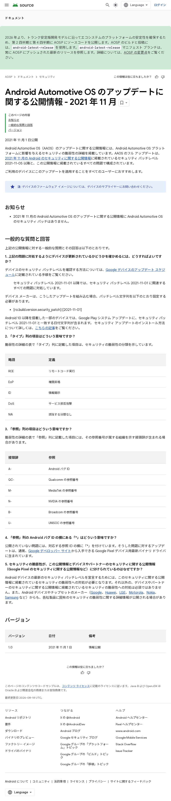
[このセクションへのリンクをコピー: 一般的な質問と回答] (54, 239)
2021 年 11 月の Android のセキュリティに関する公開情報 (48, 158)
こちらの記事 (45, 328)
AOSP (8, 77)
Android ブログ (70, 731)
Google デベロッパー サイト (49, 551)
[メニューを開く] (7, 5)
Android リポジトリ (18, 717)
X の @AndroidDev (72, 724)
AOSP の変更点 (135, 53)
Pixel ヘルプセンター (129, 724)
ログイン (160, 5)
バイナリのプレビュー (19, 737)
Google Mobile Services (131, 737)
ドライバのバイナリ (18, 751)
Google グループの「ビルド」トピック (84, 755)
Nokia (150, 593)
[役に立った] (156, 77)
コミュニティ (41, 781)
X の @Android (70, 717)
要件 (8, 724)
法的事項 (60, 781)
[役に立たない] (163, 77)
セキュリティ (47, 77)
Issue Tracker (124, 751)
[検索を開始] (107, 4)
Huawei (110, 593)
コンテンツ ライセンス (76, 686)
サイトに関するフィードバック (130, 781)
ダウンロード (14, 731)
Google (96, 593)
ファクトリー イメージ (20, 744)
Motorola (136, 593)
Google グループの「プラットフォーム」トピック (84, 745)
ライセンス (77, 781)
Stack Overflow (126, 744)
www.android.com (128, 731)
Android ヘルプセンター (132, 717)
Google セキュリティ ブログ (79, 737)
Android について (16, 781)
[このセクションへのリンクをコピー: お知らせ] (29, 207)
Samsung (11, 598)
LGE (122, 593)
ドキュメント (14, 18)
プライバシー (97, 781)
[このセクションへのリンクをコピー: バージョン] (34, 620)
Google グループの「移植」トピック (84, 764)
